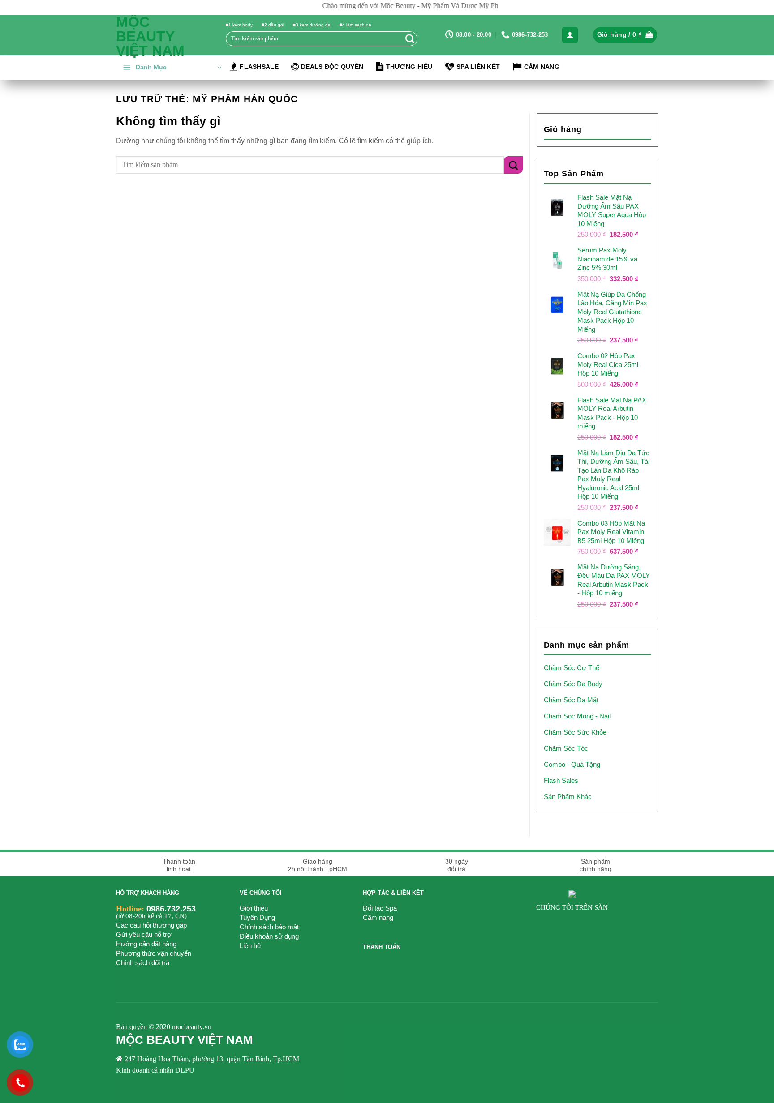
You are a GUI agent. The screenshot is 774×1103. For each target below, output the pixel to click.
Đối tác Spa (380, 908)
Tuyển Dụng (257, 917)
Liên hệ (250, 945)
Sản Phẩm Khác (568, 796)
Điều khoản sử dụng (269, 936)
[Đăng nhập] (570, 35)
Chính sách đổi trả (142, 962)
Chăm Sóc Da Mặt (571, 700)
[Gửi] (409, 38)
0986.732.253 (171, 908)
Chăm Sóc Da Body (573, 684)
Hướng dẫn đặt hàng (146, 944)
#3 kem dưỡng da (312, 24)
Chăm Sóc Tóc (566, 748)
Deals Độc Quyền (332, 66)
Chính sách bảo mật (269, 927)
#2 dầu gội (273, 24)
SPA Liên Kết (478, 66)
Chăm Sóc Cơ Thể (571, 667)
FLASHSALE (259, 66)
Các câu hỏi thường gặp (151, 925)
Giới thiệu (254, 908)
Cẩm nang (378, 917)
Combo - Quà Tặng (572, 764)
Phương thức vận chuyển (153, 953)
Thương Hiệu (409, 66)
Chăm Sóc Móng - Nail (577, 716)
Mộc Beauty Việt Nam (150, 36)
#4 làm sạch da (355, 24)
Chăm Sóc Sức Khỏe (575, 732)
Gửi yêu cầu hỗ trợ (144, 934)
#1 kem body (239, 24)
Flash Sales (561, 780)
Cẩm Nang (541, 66)
